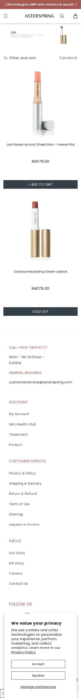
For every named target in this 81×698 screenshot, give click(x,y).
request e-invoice (24, 524)
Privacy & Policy (22, 473)
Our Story (17, 553)
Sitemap (16, 514)
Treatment (18, 434)
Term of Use (19, 504)
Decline (38, 675)
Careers (15, 573)
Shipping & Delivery (25, 483)
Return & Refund (23, 493)
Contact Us (18, 583)
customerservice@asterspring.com (40, 382)
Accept (38, 664)
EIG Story (16, 563)
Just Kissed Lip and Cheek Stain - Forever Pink (41, 144)
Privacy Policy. (23, 652)
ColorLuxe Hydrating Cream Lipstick (40, 271)
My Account (19, 414)
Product (15, 444)
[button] (6, 16)
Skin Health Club (22, 424)
